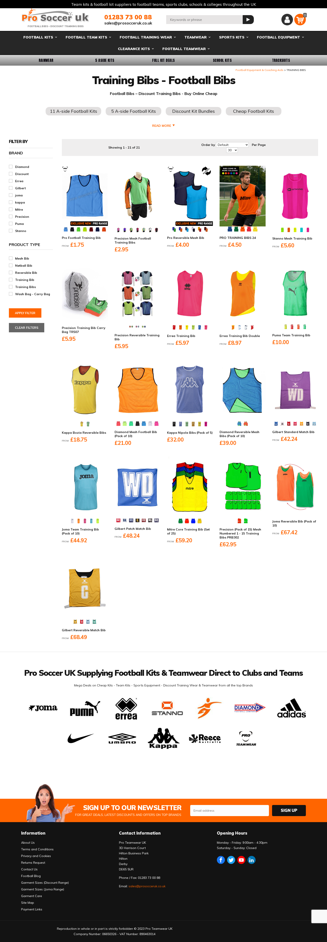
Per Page (259, 145)
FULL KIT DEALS (163, 60)
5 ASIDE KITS (104, 60)
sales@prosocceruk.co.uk (128, 23)
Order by (208, 145)
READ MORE (161, 126)
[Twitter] (231, 860)
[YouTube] (241, 860)
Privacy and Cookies (36, 856)
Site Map (27, 903)
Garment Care (31, 896)
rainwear (46, 60)
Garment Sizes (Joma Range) (42, 889)
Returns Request (33, 863)
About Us (28, 843)
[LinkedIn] (252, 860)
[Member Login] (287, 19)
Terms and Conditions (37, 849)
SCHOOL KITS (222, 60)
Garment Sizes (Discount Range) (45, 883)
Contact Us (29, 869)
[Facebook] (221, 860)
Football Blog (31, 876)
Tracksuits (281, 60)
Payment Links (31, 909)
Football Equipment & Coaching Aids (259, 70)
